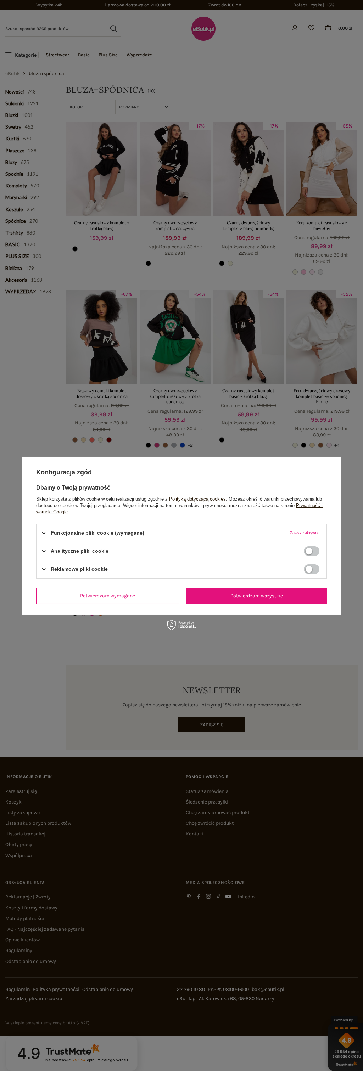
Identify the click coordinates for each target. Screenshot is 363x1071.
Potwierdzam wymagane (107, 596)
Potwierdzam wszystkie (256, 596)
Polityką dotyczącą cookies (197, 498)
